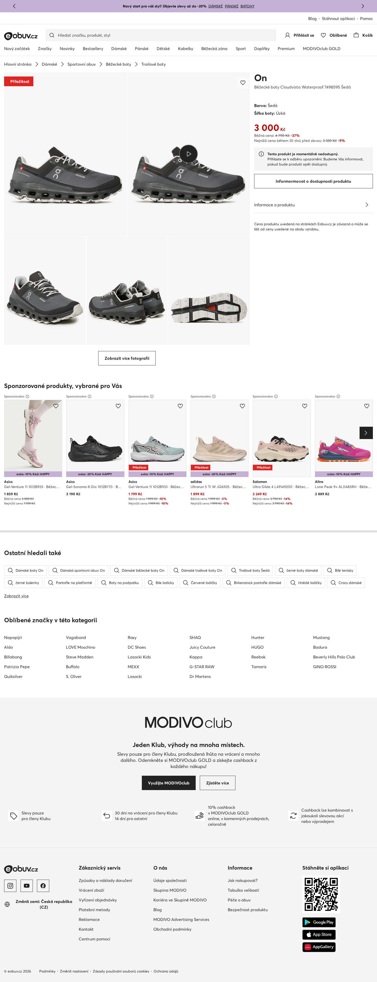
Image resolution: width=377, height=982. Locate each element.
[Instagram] (10, 886)
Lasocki (135, 676)
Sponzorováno (14, 396)
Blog (312, 18)
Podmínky (47, 971)
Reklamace (89, 919)
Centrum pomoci (94, 938)
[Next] (366, 433)
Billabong (13, 656)
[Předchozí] (14, 6)
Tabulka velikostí (243, 890)
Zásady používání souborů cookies (121, 971)
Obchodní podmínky (172, 929)
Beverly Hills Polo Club (334, 656)
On (260, 77)
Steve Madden (79, 656)
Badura (320, 647)
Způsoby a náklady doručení (105, 880)
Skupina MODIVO (169, 890)
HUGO (257, 647)
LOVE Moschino (80, 647)
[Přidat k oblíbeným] (243, 82)
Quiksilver (13, 676)
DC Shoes (137, 647)
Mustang (321, 637)
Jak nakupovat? (242, 880)
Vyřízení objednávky (98, 899)
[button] (65, 154)
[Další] (362, 6)
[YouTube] (27, 886)
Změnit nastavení (74, 971)
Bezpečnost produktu (248, 909)
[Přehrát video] (188, 154)
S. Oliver (74, 676)
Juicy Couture (202, 647)
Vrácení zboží (91, 890)
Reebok (258, 656)
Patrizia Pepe (17, 666)
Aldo (8, 647)
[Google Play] (319, 922)
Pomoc (366, 18)
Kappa (196, 656)
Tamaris (258, 666)
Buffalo (72, 666)
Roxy (132, 637)
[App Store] (319, 935)
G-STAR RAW (202, 666)
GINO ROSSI (324, 666)
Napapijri (13, 637)
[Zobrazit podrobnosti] (367, 205)
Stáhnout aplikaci (338, 18)
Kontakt (86, 929)
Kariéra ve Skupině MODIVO (180, 899)
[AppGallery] (319, 947)
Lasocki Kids (139, 656)
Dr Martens (200, 676)
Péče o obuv (239, 899)
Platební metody (94, 909)
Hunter (257, 637)
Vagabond (76, 637)
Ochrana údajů (166, 971)
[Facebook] (43, 886)
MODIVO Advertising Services (181, 919)
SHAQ (195, 637)
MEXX (133, 666)
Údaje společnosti (170, 880)
